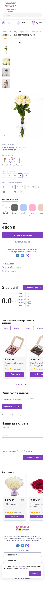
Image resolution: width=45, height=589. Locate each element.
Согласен (35, 573)
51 (9, 192)
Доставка (9, 263)
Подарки (28, 328)
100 (26, 175)
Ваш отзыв (6, 436)
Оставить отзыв (33, 288)
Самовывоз (10, 271)
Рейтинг (5, 451)
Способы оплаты (13, 267)
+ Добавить (14, 374)
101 (20, 192)
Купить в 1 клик (22, 242)
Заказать (14, 516)
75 (15, 192)
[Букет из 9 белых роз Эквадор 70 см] (22, 115)
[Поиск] (39, 15)
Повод (6, 328)
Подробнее (24, 568)
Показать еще (21, 384)
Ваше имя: (6, 427)
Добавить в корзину (22, 235)
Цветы (16, 328)
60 (15, 175)
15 (28, 187)
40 (4, 175)
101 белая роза (12, 504)
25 (39, 187)
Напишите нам (23, 550)
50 (9, 175)
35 (4, 192)
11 (22, 187)
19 (33, 187)
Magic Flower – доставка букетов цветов (17, 536)
